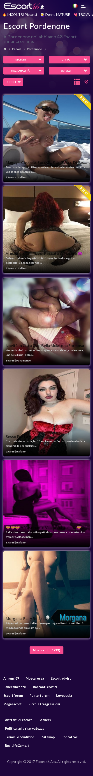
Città (66, 59)
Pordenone (34, 49)
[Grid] (77, 81)
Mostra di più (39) (46, 650)
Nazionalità (20, 70)
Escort (16, 49)
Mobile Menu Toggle (84, 6)
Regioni (20, 59)
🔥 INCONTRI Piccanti (19, 14)
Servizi (66, 70)
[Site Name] (46, 5)
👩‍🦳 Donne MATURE (55, 14)
